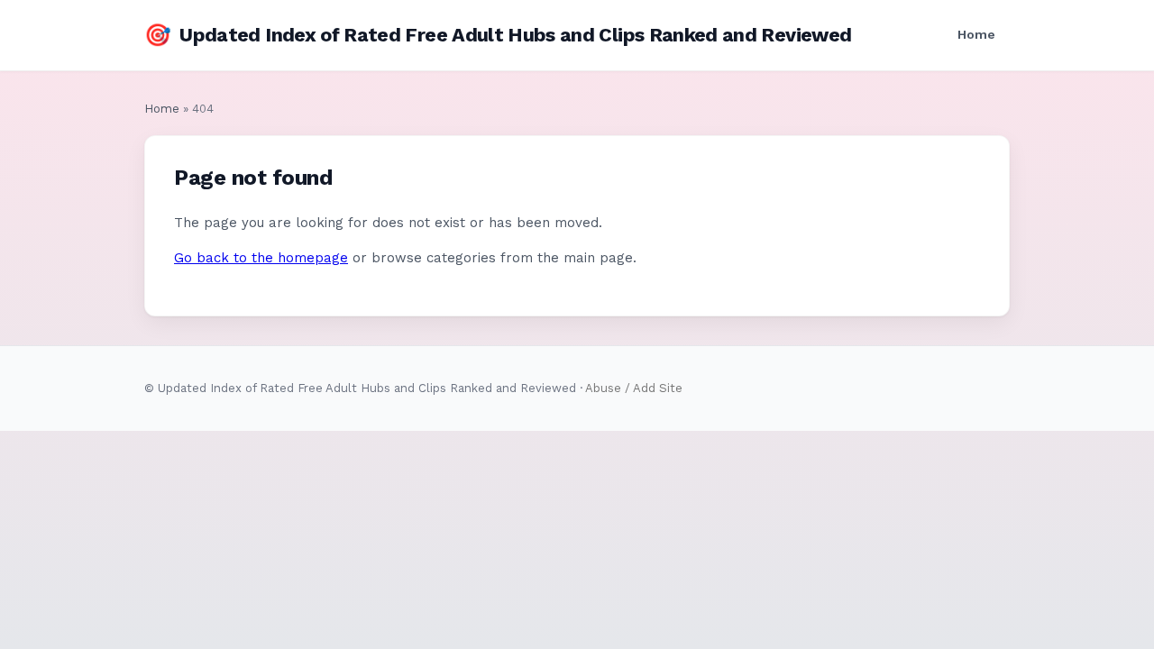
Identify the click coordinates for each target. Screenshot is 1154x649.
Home (976, 34)
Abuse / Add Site (633, 388)
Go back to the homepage (261, 258)
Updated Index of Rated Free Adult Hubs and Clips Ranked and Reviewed (497, 35)
